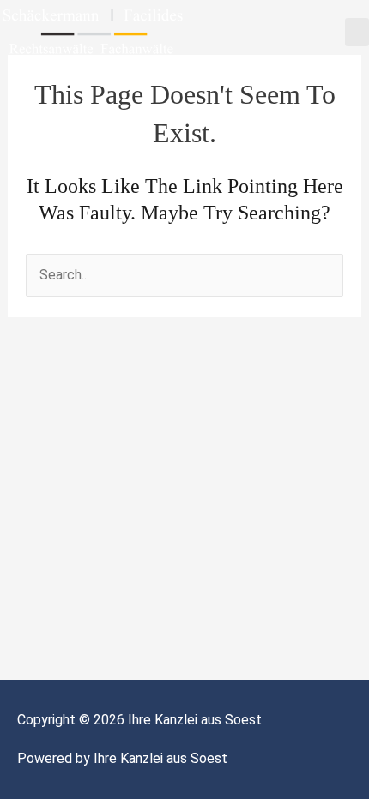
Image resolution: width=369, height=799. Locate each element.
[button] (357, 32)
